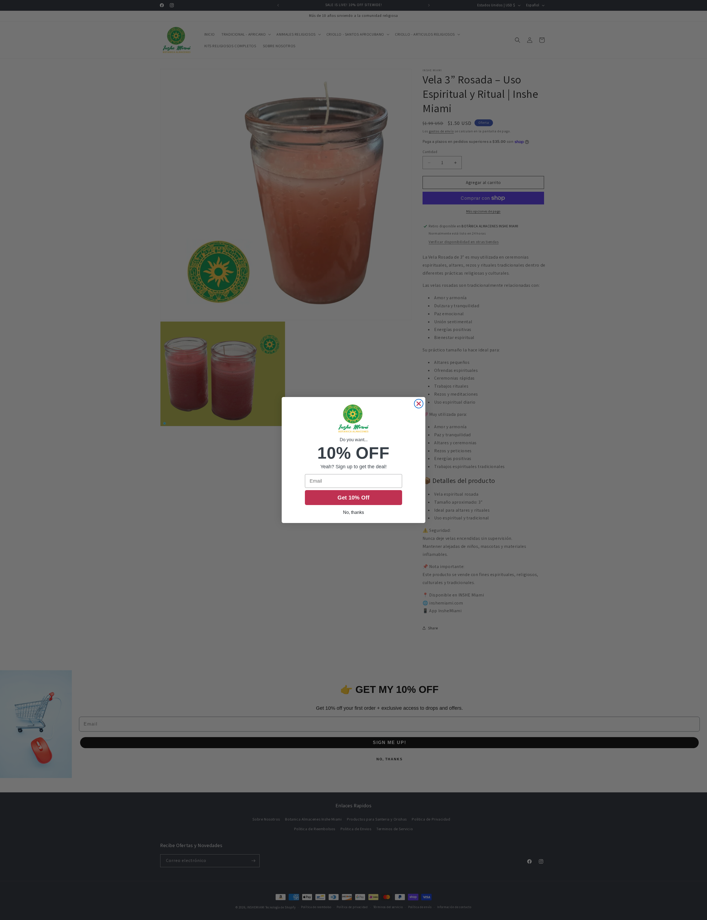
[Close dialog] (418, 403)
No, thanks (353, 512)
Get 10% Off (353, 498)
